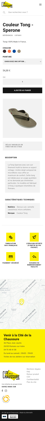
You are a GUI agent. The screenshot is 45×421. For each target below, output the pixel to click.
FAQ (28, 372)
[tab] (22, 158)
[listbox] (22, 52)
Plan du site (31, 382)
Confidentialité (33, 379)
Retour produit (33, 374)
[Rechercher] (3, 12)
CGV (28, 377)
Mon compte (28, 5)
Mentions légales (34, 369)
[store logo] (7, 4)
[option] (4, 51)
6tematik (29, 413)
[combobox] (22, 12)
